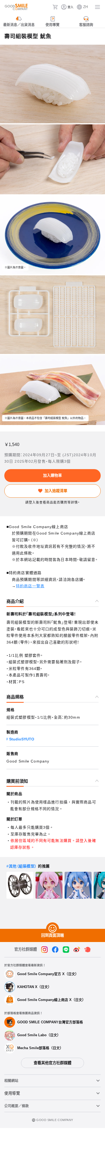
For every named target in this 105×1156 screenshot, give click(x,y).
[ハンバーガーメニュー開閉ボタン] (97, 7)
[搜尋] (46, 7)
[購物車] (55, 7)
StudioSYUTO (21, 739)
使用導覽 (12, 1093)
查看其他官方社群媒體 (52, 1063)
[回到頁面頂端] (52, 928)
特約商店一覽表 (30, 586)
